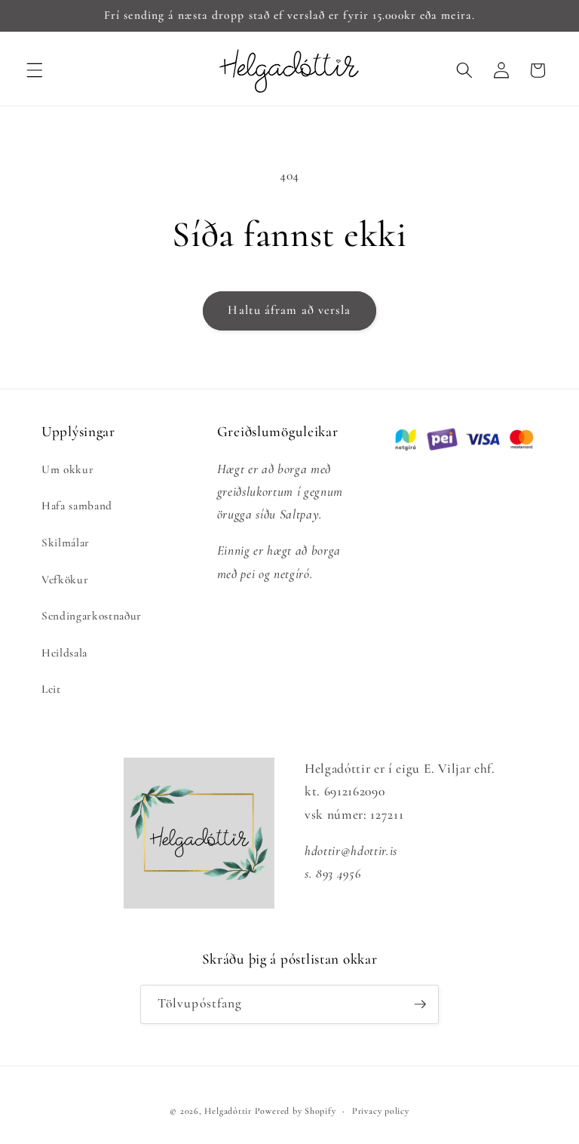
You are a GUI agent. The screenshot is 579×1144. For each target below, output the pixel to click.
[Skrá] (420, 1004)
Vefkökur (64, 579)
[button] (35, 70)
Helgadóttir (227, 1111)
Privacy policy (380, 1111)
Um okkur (67, 469)
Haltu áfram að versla (289, 310)
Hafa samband (76, 505)
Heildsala (64, 653)
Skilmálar (65, 542)
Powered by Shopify (295, 1111)
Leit (51, 689)
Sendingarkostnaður (91, 616)
